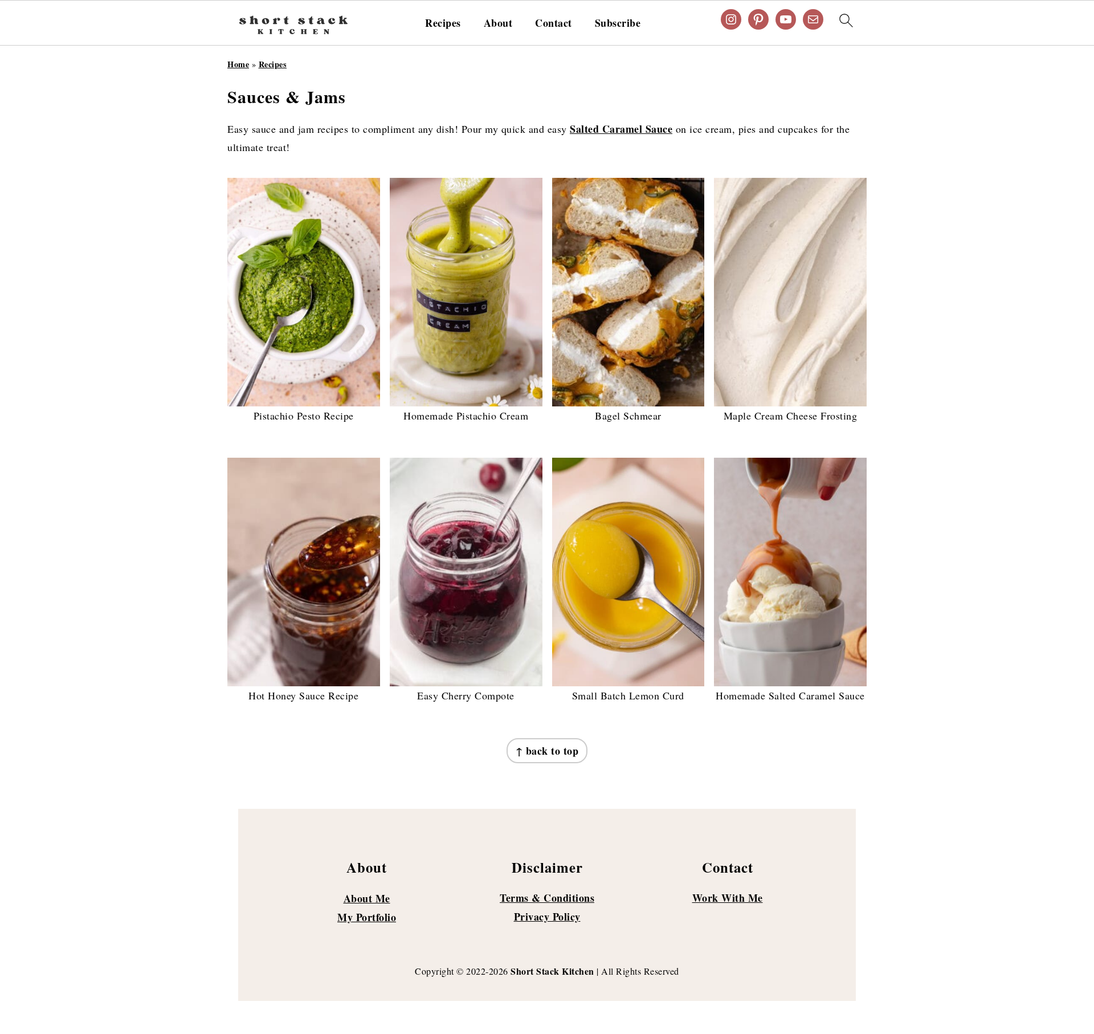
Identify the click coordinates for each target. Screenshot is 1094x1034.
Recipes (443, 23)
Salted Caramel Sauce (621, 128)
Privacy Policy (547, 916)
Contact (553, 23)
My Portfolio (366, 917)
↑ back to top (547, 750)
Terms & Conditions (547, 897)
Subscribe (618, 23)
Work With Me (727, 897)
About (498, 23)
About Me (367, 898)
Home (238, 64)
